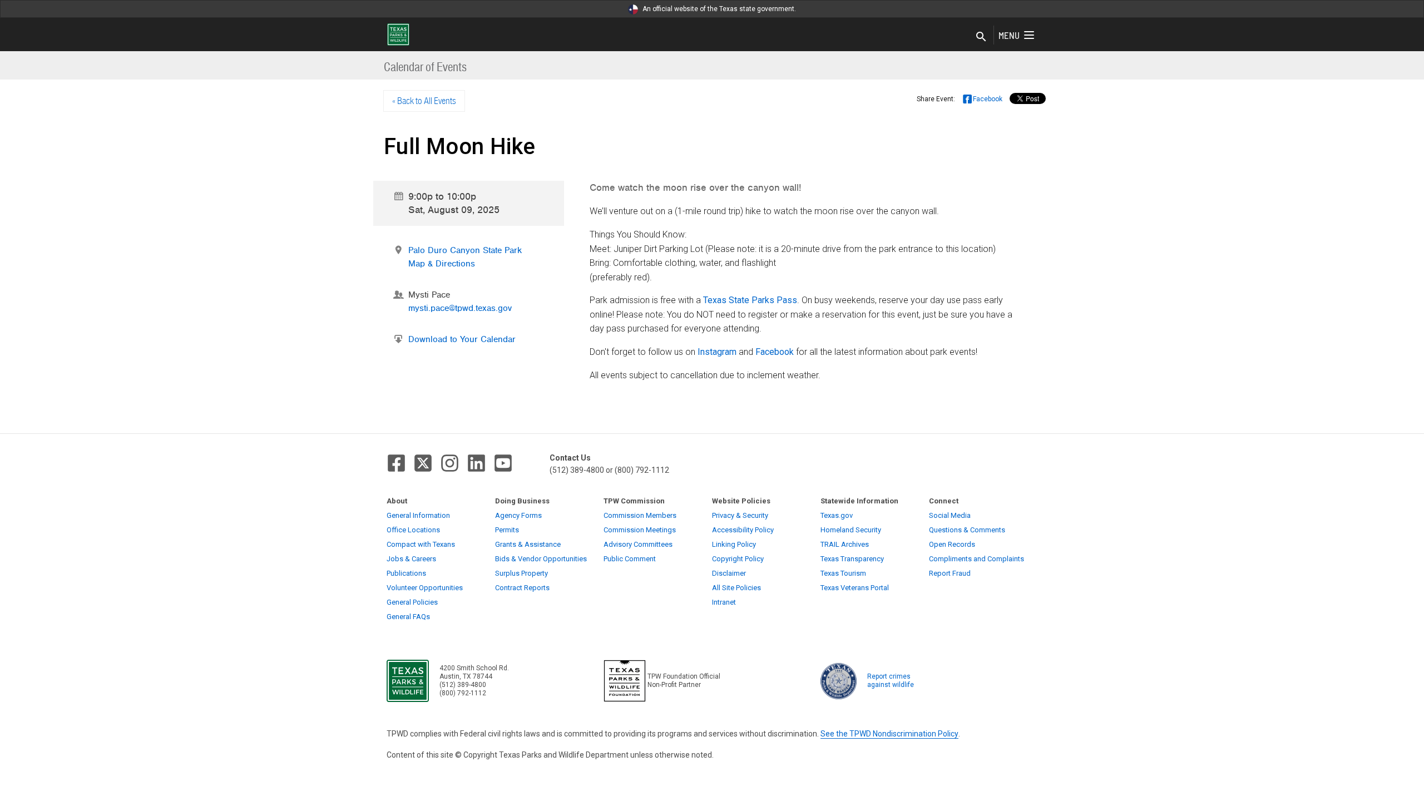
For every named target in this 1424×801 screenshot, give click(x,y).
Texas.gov (836, 515)
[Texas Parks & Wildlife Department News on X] (423, 463)
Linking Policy (734, 544)
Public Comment (630, 559)
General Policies (412, 602)
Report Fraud (950, 573)
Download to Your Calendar (462, 339)
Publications (406, 573)
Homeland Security (850, 530)
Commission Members (640, 515)
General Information (418, 515)
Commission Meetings (640, 530)
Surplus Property (521, 573)
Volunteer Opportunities (425, 588)
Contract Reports (522, 588)
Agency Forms (518, 515)
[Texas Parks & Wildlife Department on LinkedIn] (476, 463)
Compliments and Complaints (976, 559)
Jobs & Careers (411, 559)
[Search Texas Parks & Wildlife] (981, 37)
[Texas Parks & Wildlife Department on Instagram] (449, 463)
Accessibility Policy (743, 530)
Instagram (717, 352)
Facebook (774, 352)
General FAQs (408, 616)
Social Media (950, 515)
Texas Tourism (843, 573)
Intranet (724, 602)
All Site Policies (736, 588)
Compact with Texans (421, 544)
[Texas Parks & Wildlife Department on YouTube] (503, 463)
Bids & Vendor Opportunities (541, 559)
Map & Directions (441, 264)
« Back (424, 100)
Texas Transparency (852, 559)
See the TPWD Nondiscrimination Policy (889, 733)
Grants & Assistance (528, 544)
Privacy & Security (740, 515)
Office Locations (413, 530)
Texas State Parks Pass (750, 300)
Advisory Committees (638, 544)
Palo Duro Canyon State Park (465, 250)
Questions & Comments (967, 530)
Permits (507, 530)
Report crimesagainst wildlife (890, 681)
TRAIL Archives (844, 544)
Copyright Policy (738, 559)
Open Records (952, 544)
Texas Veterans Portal (854, 588)
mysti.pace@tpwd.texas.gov (460, 308)
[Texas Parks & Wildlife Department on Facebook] (396, 463)
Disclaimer (729, 573)
